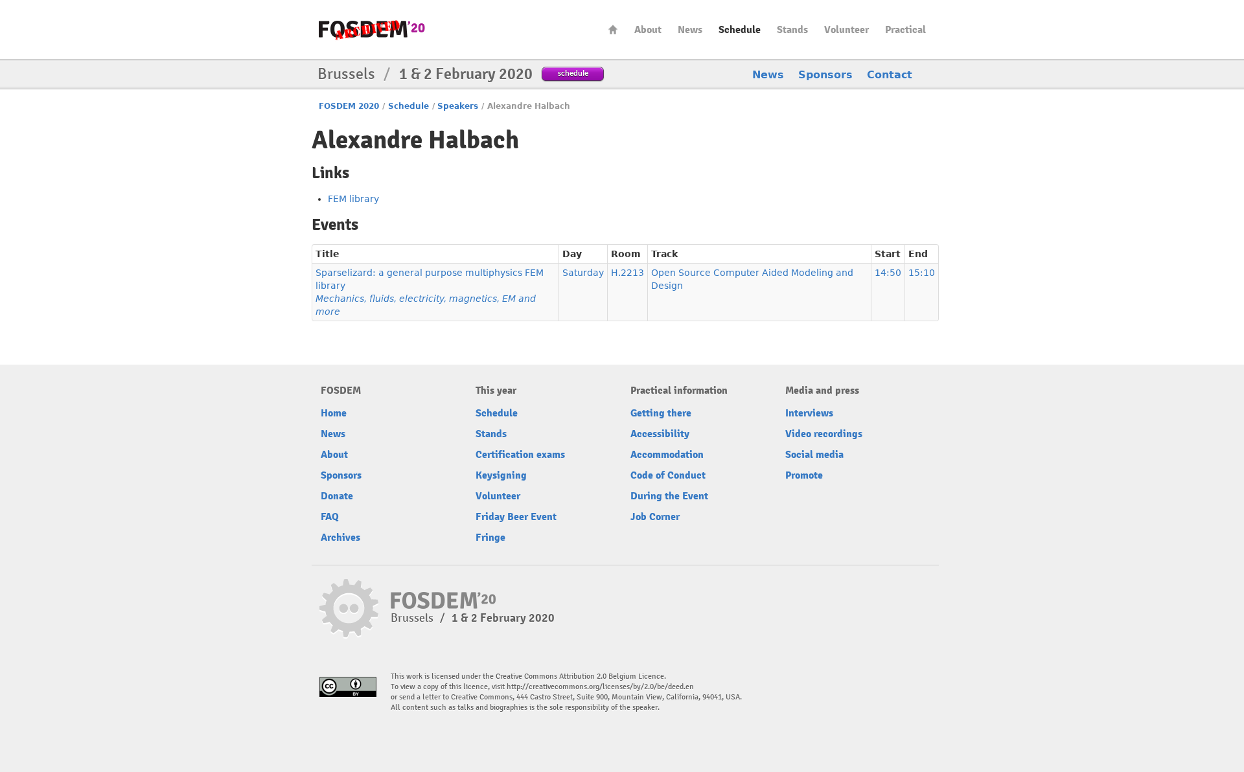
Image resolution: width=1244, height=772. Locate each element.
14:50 (888, 272)
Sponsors (825, 75)
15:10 (921, 272)
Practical (905, 29)
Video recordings (823, 433)
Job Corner (655, 516)
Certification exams (520, 454)
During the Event (669, 496)
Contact (889, 75)
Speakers (457, 106)
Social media (814, 454)
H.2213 (627, 272)
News (690, 29)
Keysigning (501, 475)
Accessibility (659, 433)
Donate (337, 496)
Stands (792, 29)
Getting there (660, 413)
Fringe (490, 537)
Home (613, 29)
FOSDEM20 (372, 29)
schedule (573, 73)
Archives (340, 537)
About (648, 29)
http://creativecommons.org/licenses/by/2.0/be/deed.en (600, 687)
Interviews (809, 413)
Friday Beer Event (516, 516)
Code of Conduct (668, 475)
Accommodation (667, 454)
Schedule (740, 29)
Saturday (583, 272)
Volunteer (846, 29)
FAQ (330, 516)
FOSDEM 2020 (349, 106)
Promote (804, 475)
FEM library (353, 199)
